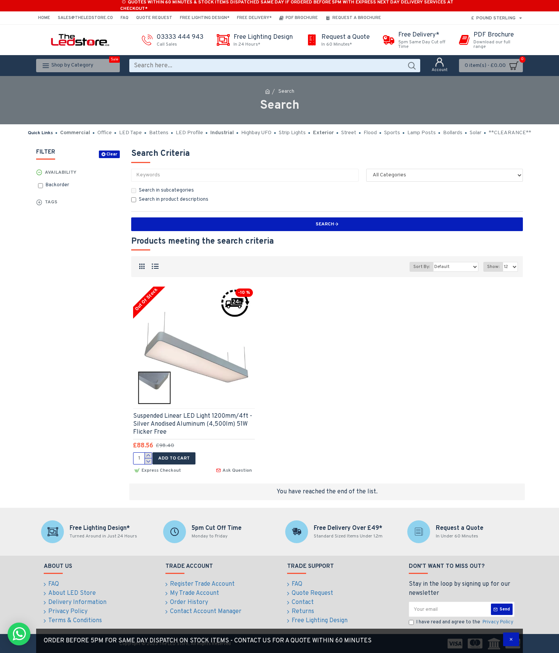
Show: (493, 267)
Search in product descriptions (173, 200)
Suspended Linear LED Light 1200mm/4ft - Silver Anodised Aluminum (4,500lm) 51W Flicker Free (192, 424)
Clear (111, 154)
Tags (51, 202)
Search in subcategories (166, 190)
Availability (60, 173)
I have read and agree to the (464, 622)
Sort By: (421, 267)
